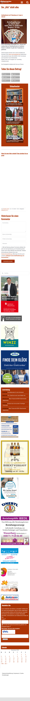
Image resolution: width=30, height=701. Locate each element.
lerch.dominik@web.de (14, 54)
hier (2, 617)
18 (1, 660)
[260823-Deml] (14, 107)
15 (17, 658)
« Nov (2, 663)
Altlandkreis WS (4, 210)
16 (21, 658)
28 (13, 662)
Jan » (6, 663)
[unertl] (9, 503)
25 (1, 662)
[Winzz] (9, 325)
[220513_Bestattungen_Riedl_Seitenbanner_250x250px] (15, 517)
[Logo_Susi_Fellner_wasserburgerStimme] (9, 549)
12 (5, 658)
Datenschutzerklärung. (6, 254)
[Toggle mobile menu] (22, 2)
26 (5, 662)
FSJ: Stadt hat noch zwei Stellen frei (16, 395)
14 (13, 658)
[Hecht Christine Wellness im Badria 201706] (9, 581)
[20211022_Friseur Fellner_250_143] (9, 567)
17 (25, 658)
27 (9, 662)
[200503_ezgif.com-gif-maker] (9, 478)
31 (25, 662)
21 (13, 660)
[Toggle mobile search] (27, 2)
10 (25, 656)
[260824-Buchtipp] (14, 89)
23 (21, 660)
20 (9, 660)
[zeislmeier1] (9, 595)
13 (9, 658)
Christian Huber (6, 208)
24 (25, 660)
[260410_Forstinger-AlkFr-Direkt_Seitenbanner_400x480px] (15, 441)
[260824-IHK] (14, 126)
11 (1, 658)
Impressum (16, 673)
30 (21, 662)
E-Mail (4, 619)
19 (5, 660)
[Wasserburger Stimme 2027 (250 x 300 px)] (9, 417)
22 (17, 660)
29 (17, 662)
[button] (6, 74)
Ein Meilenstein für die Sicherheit (16, 392)
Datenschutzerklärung (14, 624)
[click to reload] (9, 631)
